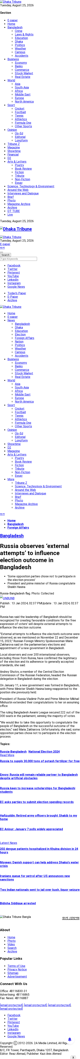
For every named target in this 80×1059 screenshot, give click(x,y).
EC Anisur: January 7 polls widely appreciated (31, 829)
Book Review (23, 168)
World (11, 80)
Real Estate (22, 77)
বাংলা (2, 247)
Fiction (19, 172)
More (10, 479)
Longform (21, 140)
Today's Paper (16, 293)
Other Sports (23, 126)
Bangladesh (15, 27)
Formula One (23, 123)
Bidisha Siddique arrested (18, 903)
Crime (18, 31)
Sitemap (12, 973)
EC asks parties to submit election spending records (37, 802)
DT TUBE (13, 211)
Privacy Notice (17, 969)
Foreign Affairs (24, 338)
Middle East (23, 94)
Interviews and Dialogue (23, 193)
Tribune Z (13, 144)
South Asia (22, 87)
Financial (13, 154)
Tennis (19, 115)
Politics (20, 45)
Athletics (21, 119)
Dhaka (19, 41)
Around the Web (17, 190)
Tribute (19, 176)
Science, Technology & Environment (30, 186)
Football (20, 112)
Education (21, 38)
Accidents (21, 55)
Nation (19, 341)
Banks (19, 66)
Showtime (14, 151)
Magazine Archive (18, 204)
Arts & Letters (16, 161)
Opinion (12, 130)
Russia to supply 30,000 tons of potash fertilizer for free (40, 761)
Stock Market (24, 73)
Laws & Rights (24, 34)
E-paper (12, 20)
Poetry (19, 165)
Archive (12, 207)
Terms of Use (16, 966)
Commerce (22, 70)
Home (11, 24)
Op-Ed (19, 133)
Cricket (19, 108)
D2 (9, 158)
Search (12, 948)
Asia (17, 84)
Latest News (8, 843)
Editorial (20, 137)
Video (11, 944)
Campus (20, 52)
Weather (20, 48)
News (11, 320)
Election (20, 334)
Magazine (13, 147)
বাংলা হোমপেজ (70, 918)
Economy (21, 63)
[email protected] (11, 1005)
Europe (19, 98)
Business (13, 59)
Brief (10, 197)
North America (24, 101)
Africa (19, 91)
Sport (11, 105)
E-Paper (12, 297)
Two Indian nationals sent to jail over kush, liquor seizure (40, 890)
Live (10, 214)
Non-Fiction (22, 179)
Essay (19, 183)
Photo (11, 200)
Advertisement (17, 976)
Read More (7, 755)
